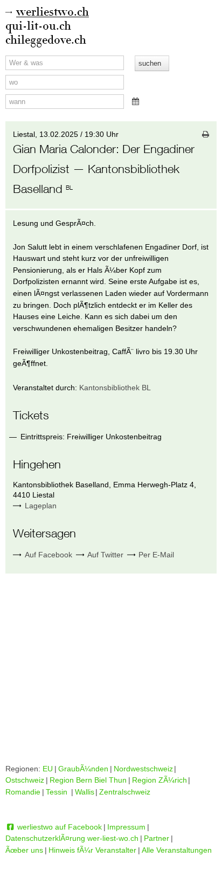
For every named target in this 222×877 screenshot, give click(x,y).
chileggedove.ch (45, 40)
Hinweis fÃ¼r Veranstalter (92, 850)
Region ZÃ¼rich (159, 780)
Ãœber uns (24, 850)
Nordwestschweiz (143, 768)
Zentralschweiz (124, 792)
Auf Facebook (47, 554)
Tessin (58, 792)
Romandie (22, 792)
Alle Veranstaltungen (177, 850)
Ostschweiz (24, 780)
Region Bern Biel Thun (88, 780)
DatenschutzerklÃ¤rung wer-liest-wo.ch (71, 838)
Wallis (84, 792)
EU (48, 768)
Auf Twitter (104, 554)
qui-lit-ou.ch (38, 26)
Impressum (126, 827)
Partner (156, 838)
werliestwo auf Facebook (58, 827)
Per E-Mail (155, 554)
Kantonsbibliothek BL (115, 387)
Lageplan (41, 505)
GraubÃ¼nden (83, 768)
